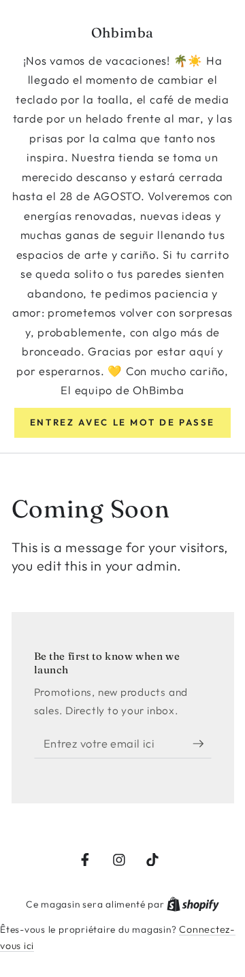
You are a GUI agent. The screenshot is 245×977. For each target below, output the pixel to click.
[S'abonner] (202, 743)
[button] (122, 423)
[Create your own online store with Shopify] (193, 904)
